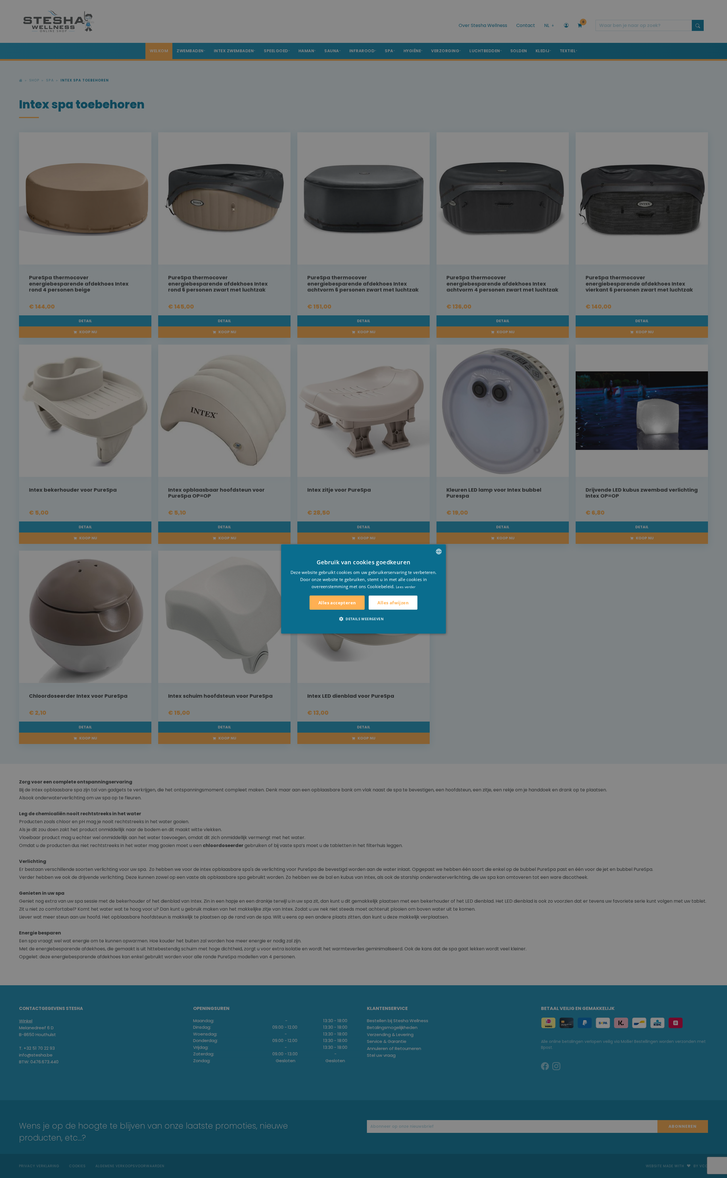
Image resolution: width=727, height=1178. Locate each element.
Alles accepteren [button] (337, 602)
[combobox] (439, 551)
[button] (363, 618)
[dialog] (363, 589)
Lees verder (405, 586)
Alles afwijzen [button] (393, 602)
